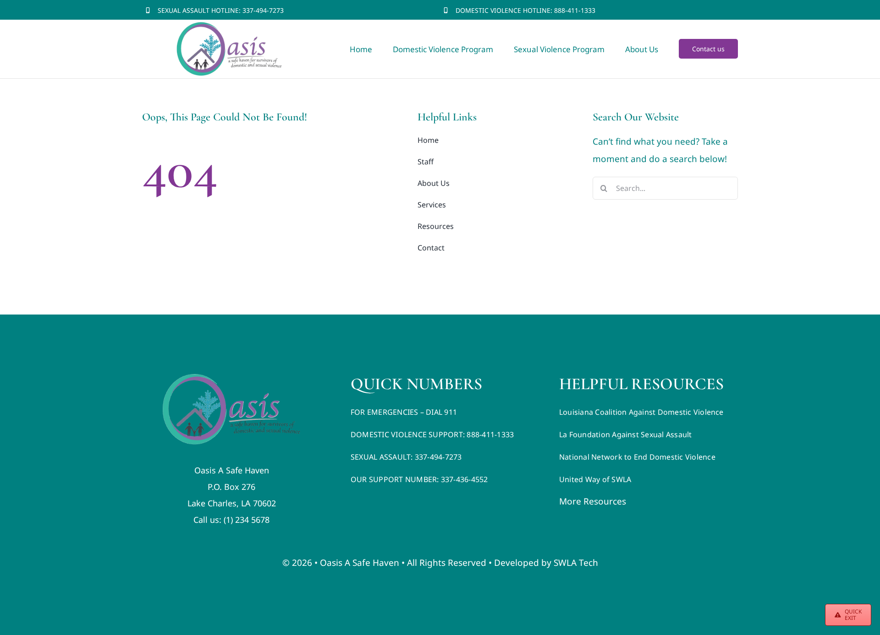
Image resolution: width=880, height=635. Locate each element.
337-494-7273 (263, 10)
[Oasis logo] (231, 378)
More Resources (592, 501)
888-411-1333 (573, 10)
